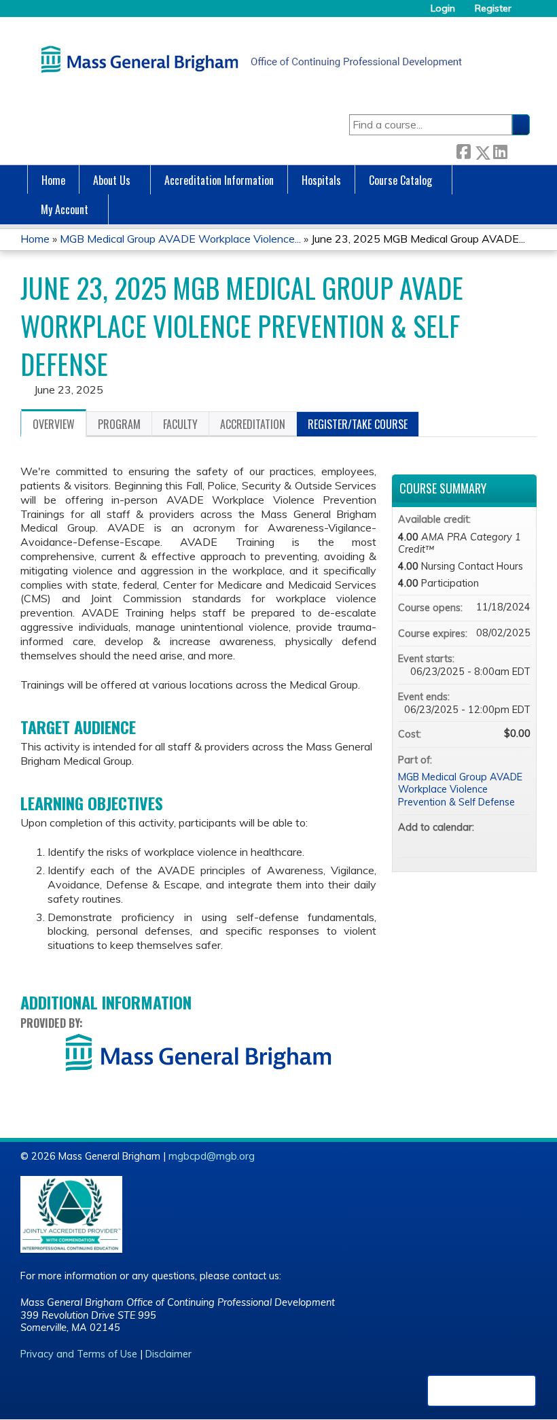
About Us (111, 180)
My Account (64, 209)
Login (443, 8)
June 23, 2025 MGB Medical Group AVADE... (418, 238)
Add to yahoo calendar (484, 841)
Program (119, 424)
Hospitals (321, 180)
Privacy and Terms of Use (78, 1354)
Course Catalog (400, 180)
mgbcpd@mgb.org (211, 1156)
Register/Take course (358, 424)
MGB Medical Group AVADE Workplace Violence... (180, 238)
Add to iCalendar (502, 840)
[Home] (248, 59)
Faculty (180, 424)
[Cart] (526, 13)
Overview (54, 424)
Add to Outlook (519, 841)
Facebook (463, 150)
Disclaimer (168, 1354)
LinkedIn (500, 150)
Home (53, 180)
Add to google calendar (466, 841)
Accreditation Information (219, 180)
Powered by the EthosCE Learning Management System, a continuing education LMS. (482, 1390)
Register (493, 8)
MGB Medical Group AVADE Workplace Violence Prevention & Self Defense (460, 789)
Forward (518, 150)
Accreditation (252, 424)
